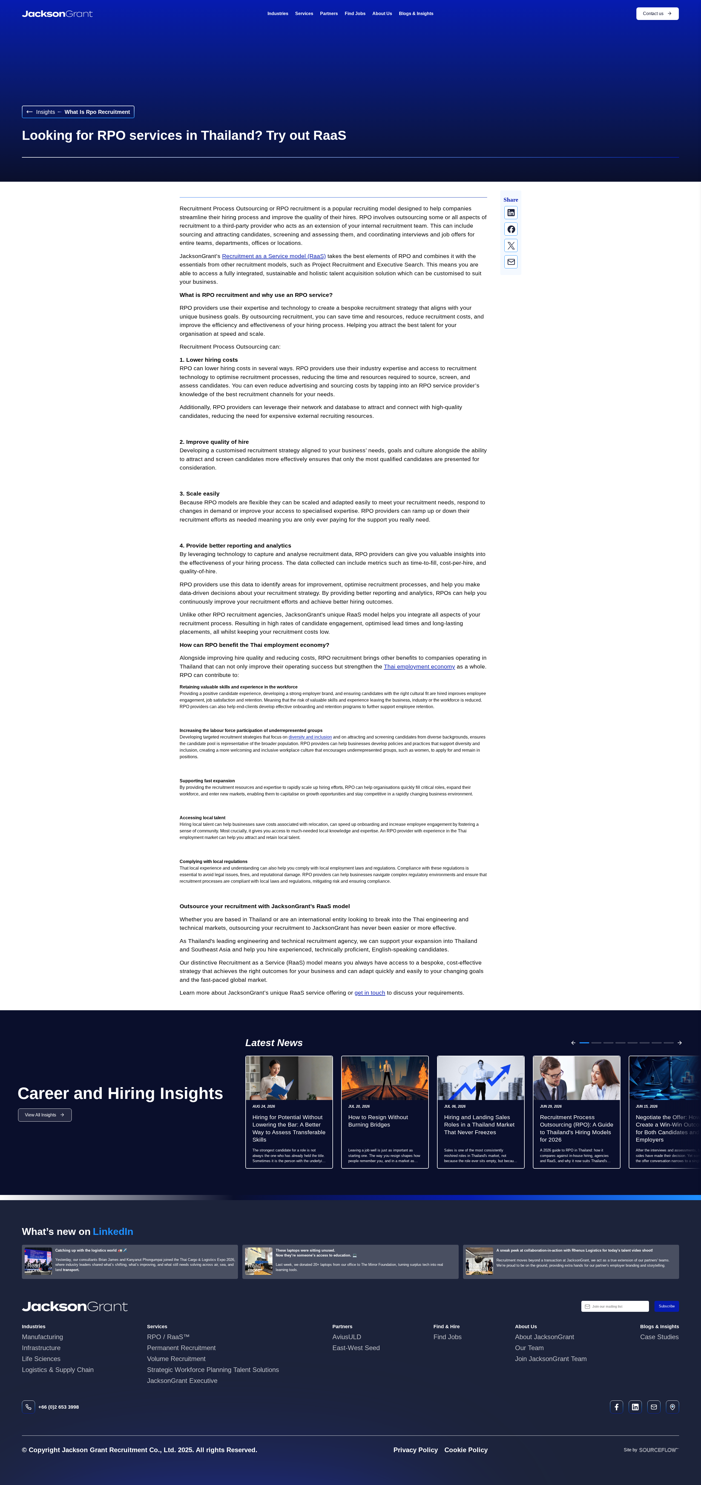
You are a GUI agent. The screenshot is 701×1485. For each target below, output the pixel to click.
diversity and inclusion (310, 737)
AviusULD (346, 1337)
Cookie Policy (466, 1450)
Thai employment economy (419, 666)
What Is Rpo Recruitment (97, 112)
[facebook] (511, 229)
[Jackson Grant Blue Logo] (75, 1306)
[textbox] (615, 1306)
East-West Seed (356, 1347)
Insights (45, 112)
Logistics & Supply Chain (58, 1369)
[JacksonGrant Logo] (57, 13)
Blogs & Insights (416, 13)
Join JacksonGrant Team (551, 1358)
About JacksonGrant (544, 1337)
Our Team (529, 1347)
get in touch (370, 992)
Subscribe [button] (667, 1306)
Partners (329, 13)
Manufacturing (42, 1337)
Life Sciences (41, 1358)
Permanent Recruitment (181, 1347)
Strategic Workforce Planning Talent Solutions (213, 1369)
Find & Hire (446, 1326)
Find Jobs (355, 13)
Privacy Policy (415, 1450)
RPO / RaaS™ (168, 1337)
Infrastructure (41, 1347)
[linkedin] (511, 212)
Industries (278, 13)
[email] (511, 261)
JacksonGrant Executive (182, 1380)
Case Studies (659, 1337)
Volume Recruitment (176, 1358)
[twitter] (511, 245)
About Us (382, 13)
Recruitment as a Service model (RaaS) (274, 256)
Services (304, 13)
